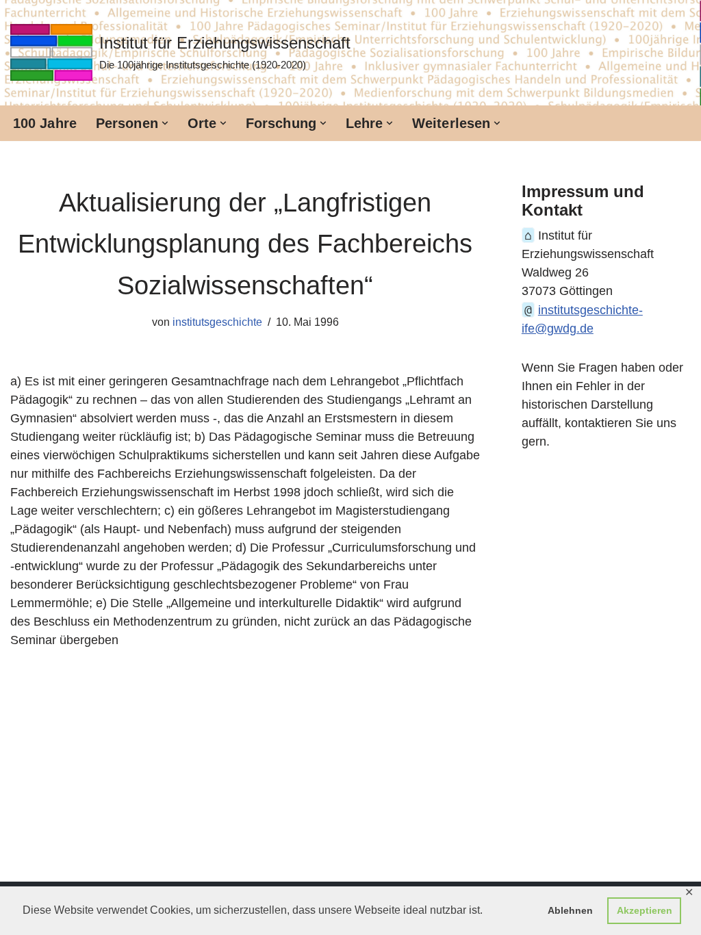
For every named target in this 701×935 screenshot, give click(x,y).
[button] (165, 123)
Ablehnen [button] (570, 910)
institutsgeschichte (217, 322)
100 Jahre (45, 123)
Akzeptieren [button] (644, 910)
